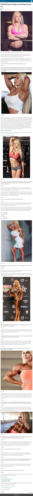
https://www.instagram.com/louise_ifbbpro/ (6, 478)
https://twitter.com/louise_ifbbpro (5, 481)
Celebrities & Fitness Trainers (7, 487)
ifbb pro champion (7, 489)
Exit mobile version (16, 494)
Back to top (31, 492)
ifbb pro (3, 489)
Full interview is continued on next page (6, 130)
